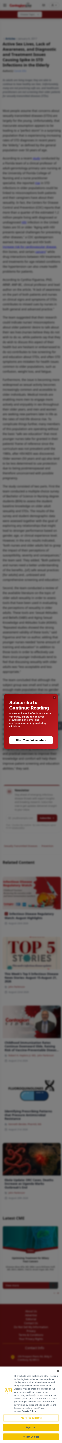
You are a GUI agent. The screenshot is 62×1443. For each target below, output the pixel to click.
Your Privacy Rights (31, 1417)
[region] (31, 1405)
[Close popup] (54, 697)
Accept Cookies (31, 1436)
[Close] (58, 1371)
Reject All (31, 1427)
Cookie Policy (29, 1411)
